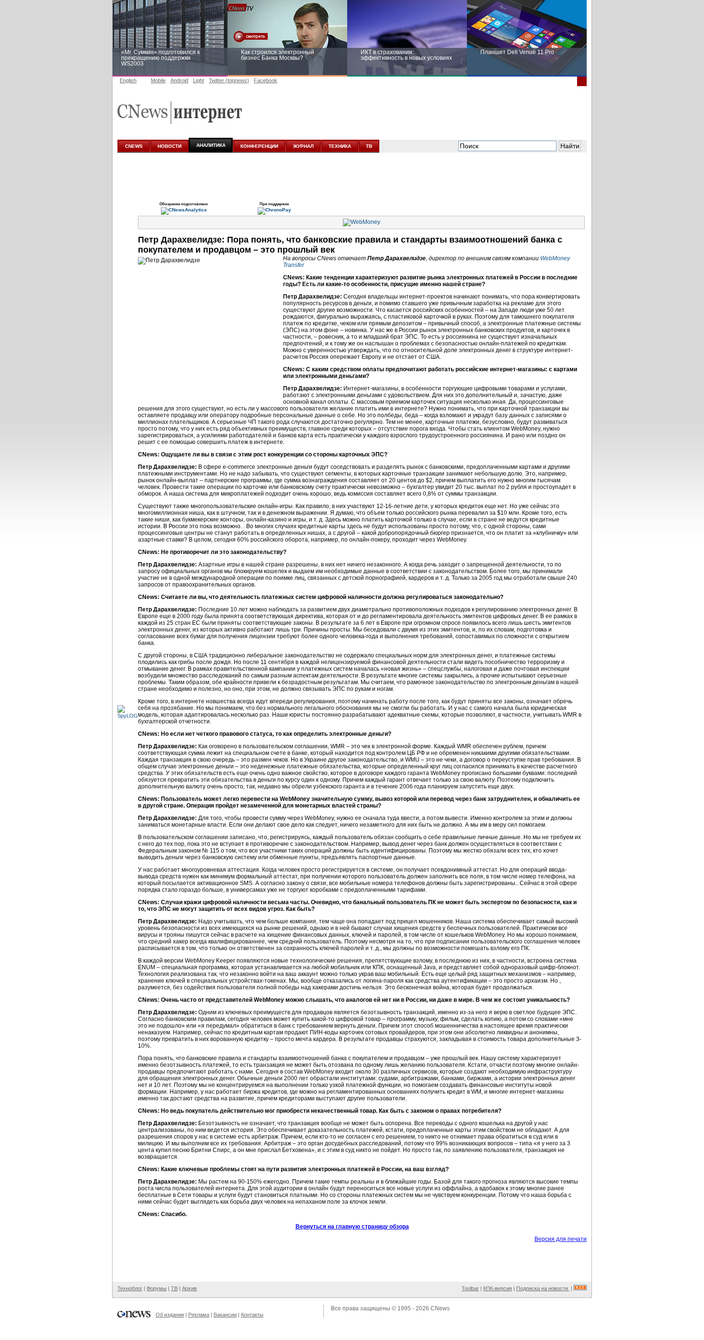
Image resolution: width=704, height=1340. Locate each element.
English (128, 80)
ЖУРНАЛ (303, 146)
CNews (440, 1308)
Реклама (198, 1315)
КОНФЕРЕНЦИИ (259, 146)
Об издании (170, 1315)
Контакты (252, 1315)
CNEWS (134, 146)
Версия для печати (560, 1239)
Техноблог (129, 1288)
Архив (189, 1288)
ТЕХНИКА (340, 146)
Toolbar (470, 1288)
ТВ (369, 146)
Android (179, 80)
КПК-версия (497, 1288)
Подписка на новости (542, 1288)
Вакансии (225, 1315)
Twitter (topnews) (229, 80)
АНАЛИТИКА (211, 145)
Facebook (265, 80)
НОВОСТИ (170, 146)
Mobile (158, 80)
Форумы (157, 1288)
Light (198, 80)
